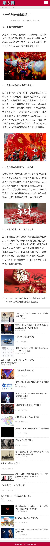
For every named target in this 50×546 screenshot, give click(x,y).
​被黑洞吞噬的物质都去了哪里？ (28, 405)
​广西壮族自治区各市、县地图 (27, 417)
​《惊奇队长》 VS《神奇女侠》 (13, 485)
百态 (8, 7)
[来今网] (9, 5)
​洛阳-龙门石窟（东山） (25, 440)
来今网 (4, 7)
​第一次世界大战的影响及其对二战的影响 (32, 428)
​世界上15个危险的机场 (24, 337)
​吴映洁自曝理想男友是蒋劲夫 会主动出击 (24, 302)
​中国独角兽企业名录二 (10, 463)
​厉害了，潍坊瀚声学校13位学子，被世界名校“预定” (27, 298)
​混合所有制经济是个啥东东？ (27, 518)
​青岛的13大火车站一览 (24, 370)
